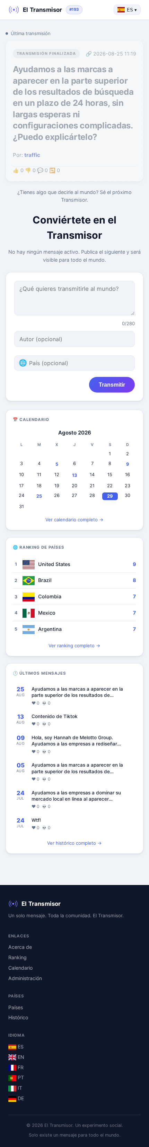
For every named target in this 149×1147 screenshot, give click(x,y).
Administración (25, 978)
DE (20, 1098)
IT (19, 1088)
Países (15, 1007)
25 (39, 496)
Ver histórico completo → (74, 843)
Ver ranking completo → (74, 645)
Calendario (20, 968)
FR (20, 1067)
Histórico (18, 1017)
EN (20, 1057)
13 (74, 475)
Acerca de (20, 947)
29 (110, 496)
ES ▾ (132, 9)
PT (20, 1077)
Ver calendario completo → (74, 519)
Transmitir (112, 384)
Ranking (17, 957)
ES (20, 1046)
